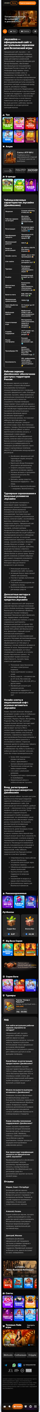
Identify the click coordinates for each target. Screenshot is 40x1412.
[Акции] (9, 1406)
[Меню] (35, 1406)
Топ (14, 31)
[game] (7, 185)
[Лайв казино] (25, 1406)
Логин (14, 3)
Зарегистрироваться (27, 3)
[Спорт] (30, 1406)
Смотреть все (31, 1326)
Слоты (26, 31)
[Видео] (5, 1406)
